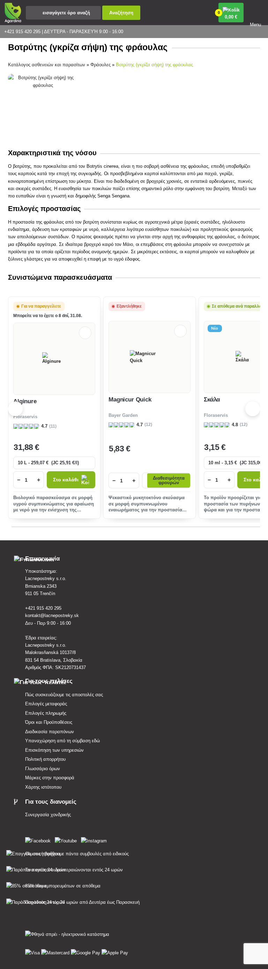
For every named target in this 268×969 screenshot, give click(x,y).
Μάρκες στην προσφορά (49, 777)
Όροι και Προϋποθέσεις (48, 722)
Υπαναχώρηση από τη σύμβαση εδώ (62, 740)
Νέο (214, 328)
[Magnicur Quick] (150, 357)
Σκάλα (212, 399)
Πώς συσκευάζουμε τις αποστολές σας (64, 694)
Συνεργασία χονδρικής (48, 814)
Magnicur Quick (130, 399)
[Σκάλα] (245, 357)
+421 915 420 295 (43, 608)
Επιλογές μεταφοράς (46, 703)
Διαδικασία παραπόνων (49, 731)
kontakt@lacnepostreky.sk (52, 615)
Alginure (25, 401)
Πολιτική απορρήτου (45, 759)
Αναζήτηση (121, 12)
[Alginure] (54, 358)
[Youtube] (67, 839)
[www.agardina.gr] (39, 839)
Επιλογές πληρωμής (45, 713)
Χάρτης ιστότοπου (43, 787)
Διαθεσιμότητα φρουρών (169, 480)
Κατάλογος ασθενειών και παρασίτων (46, 64)
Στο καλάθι (66, 479)
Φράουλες (100, 64)
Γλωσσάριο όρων (42, 768)
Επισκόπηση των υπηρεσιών (54, 750)
